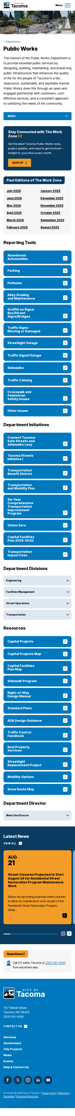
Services (9, 1037)
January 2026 (50, 191)
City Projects (12, 1049)
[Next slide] (69, 934)
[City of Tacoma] (15, 5)
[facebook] (7, 1080)
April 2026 (14, 212)
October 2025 (50, 212)
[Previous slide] (63, 934)
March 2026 (15, 220)
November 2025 (51, 205)
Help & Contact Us (16, 1067)
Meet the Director (17, 815)
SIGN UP (17, 162)
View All (10, 843)
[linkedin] (38, 1080)
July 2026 (14, 191)
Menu (12, 116)
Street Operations (17, 603)
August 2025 (49, 227)
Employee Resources (27, 1096)
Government (12, 1043)
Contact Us (12, 1026)
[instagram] (28, 1080)
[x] (18, 1080)
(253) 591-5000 (55, 962)
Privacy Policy (49, 1093)
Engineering (13, 580)
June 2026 (14, 198)
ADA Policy (63, 1093)
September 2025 (52, 220)
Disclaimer (8, 1096)
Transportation (16, 614)
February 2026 (17, 227)
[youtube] (48, 1080)
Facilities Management (20, 591)
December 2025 (51, 198)
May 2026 (14, 205)
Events (8, 1061)
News (7, 1055)
